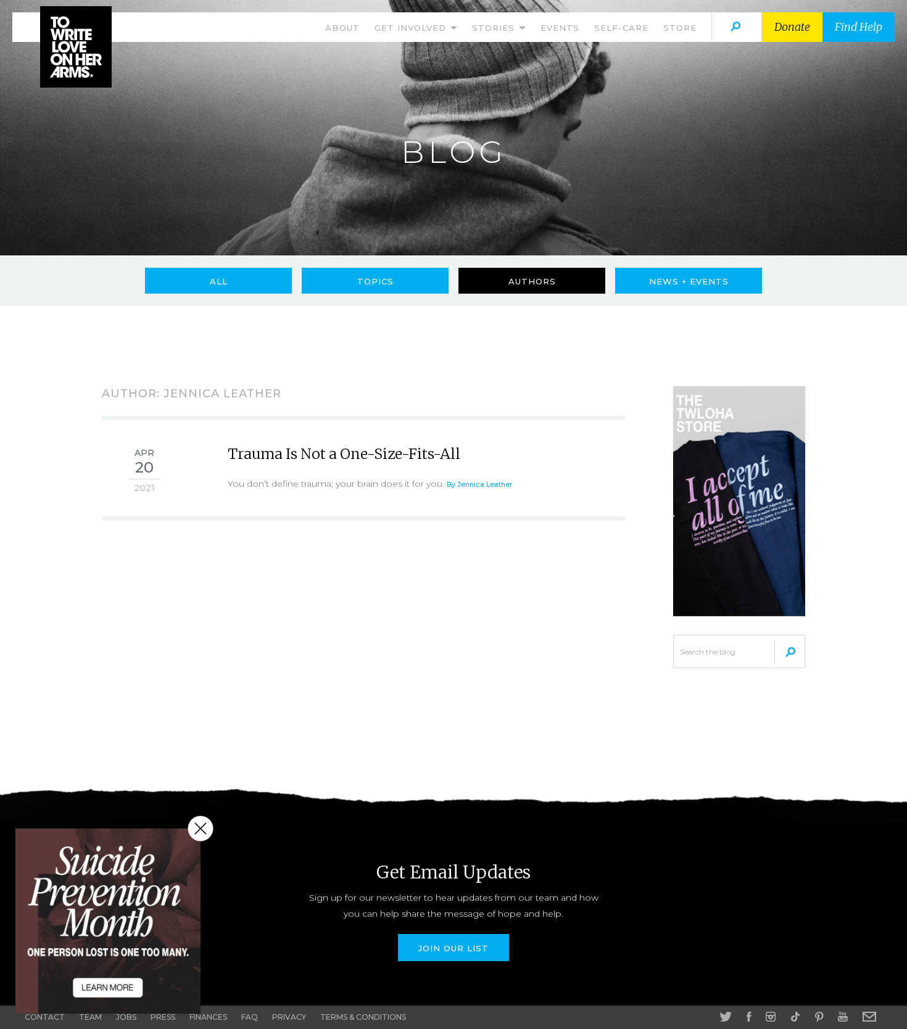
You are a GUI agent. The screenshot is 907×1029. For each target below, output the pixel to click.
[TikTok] (795, 1017)
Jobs (126, 1017)
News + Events (689, 281)
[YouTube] (843, 1017)
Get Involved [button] (412, 28)
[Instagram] (771, 1017)
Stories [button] (495, 28)
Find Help (858, 27)
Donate (792, 27)
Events (559, 28)
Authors (532, 281)
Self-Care (621, 28)
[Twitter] (725, 1017)
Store (680, 28)
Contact (45, 1017)
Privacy (289, 1017)
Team (90, 1017)
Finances (208, 1017)
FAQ (249, 1017)
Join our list (453, 948)
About (342, 28)
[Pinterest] (819, 1017)
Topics (375, 281)
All (219, 281)
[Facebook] (749, 1017)
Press (163, 1017)
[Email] (869, 1017)
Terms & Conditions (363, 1017)
